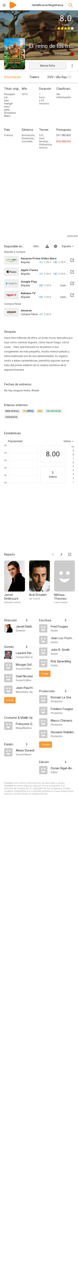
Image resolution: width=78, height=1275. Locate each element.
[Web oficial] (13, 413)
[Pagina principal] (12, 7)
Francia (8, 135)
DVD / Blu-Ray (59, 77)
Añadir (35, 390)
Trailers (34, 77)
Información (12, 77)
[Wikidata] (12, 419)
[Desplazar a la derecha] (61, 554)
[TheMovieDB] (54, 413)
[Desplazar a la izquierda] (53, 554)
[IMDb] (40, 413)
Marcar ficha (47, 65)
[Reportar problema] (47, 246)
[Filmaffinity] (29, 413)
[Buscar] (71, 5)
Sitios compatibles (37, 246)
